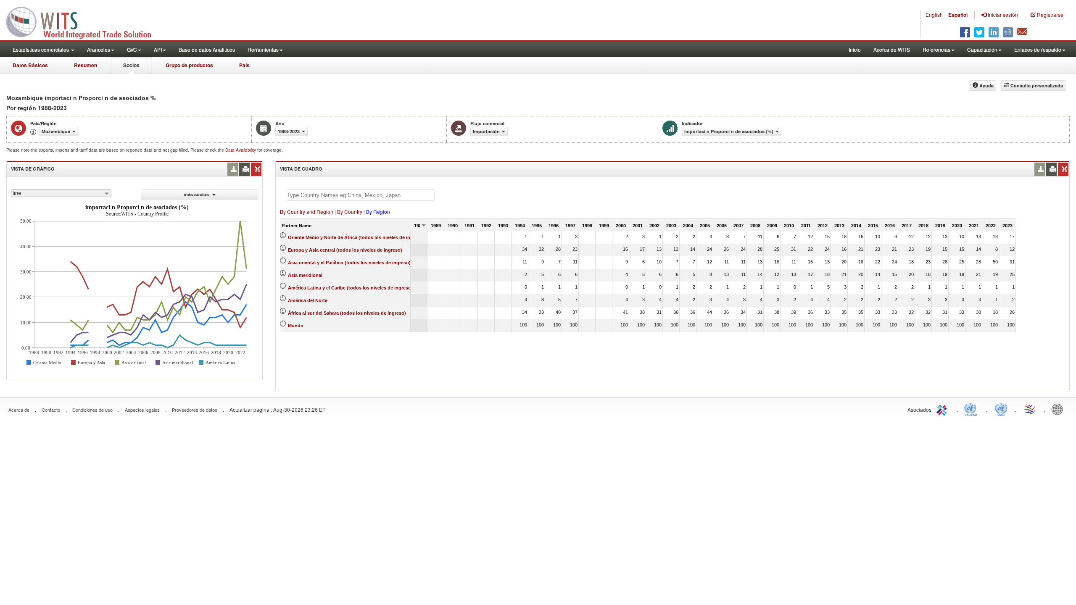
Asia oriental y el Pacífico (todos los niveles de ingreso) (349, 262)
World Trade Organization (1030, 408)
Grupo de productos (189, 65)
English (934, 14)
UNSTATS (1001, 408)
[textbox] (361, 195)
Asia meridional (305, 275)
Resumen (85, 65)
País (244, 65)
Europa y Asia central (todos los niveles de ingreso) (345, 250)
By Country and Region (306, 211)
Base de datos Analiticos (207, 49)
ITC (943, 408)
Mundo (295, 325)
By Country (349, 211)
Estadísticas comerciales (41, 49)
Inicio (855, 49)
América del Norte (307, 300)
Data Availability (241, 150)
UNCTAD (972, 408)
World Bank (1059, 408)
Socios (131, 65)
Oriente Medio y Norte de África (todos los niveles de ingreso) (356, 237)
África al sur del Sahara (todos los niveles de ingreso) (347, 313)
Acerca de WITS (891, 49)
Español (958, 14)
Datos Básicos (30, 65)
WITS (84, 21)
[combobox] (61, 193)
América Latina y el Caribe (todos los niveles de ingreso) (350, 287)
